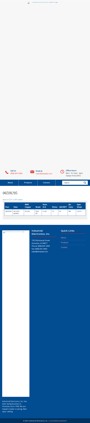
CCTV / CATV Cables (15, 199)
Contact (64, 247)
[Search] (85, 183)
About (63, 237)
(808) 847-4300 (44, 246)
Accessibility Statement (58, 421)
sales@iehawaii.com (40, 251)
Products (64, 242)
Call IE (79, 211)
